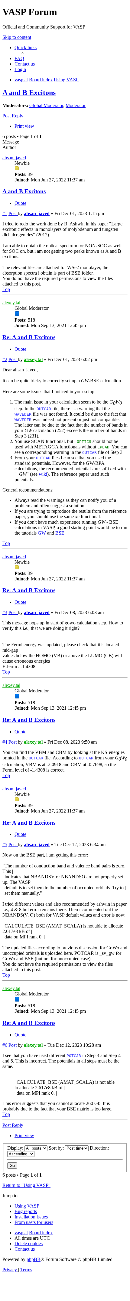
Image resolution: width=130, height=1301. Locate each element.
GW (42, 533)
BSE (59, 533)
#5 (4, 844)
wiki (43, 474)
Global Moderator (46, 105)
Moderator (76, 105)
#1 (4, 213)
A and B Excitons (29, 92)
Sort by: (57, 1148)
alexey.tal (11, 302)
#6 (4, 1045)
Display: (15, 1148)
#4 (4, 742)
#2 (4, 359)
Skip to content (16, 37)
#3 (4, 612)
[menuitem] (19, 58)
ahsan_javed (14, 157)
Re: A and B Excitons (28, 337)
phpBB (34, 1259)
